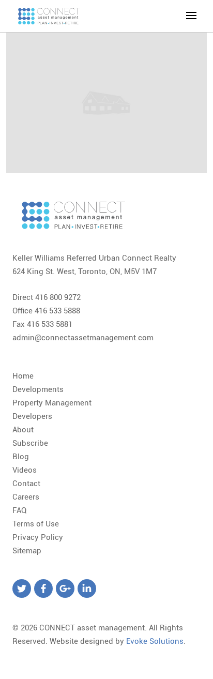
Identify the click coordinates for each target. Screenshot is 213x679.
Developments (38, 389)
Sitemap (26, 550)
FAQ (19, 510)
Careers (25, 497)
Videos (24, 470)
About (23, 429)
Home (23, 376)
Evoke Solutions (155, 641)
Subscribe (30, 443)
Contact (26, 483)
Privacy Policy (37, 537)
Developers (32, 416)
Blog (20, 456)
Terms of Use (35, 524)
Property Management (52, 403)
